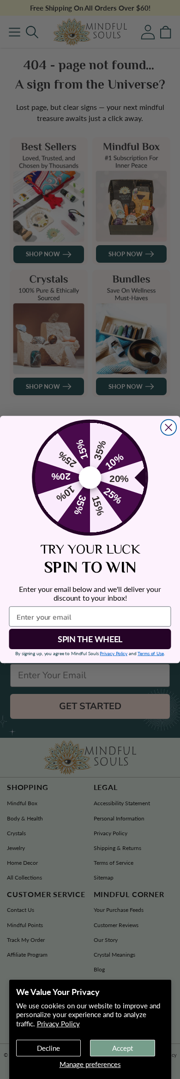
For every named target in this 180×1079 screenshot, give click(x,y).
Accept (122, 1048)
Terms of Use (151, 653)
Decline (48, 1048)
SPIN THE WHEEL (90, 639)
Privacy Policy (58, 1023)
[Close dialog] (168, 427)
